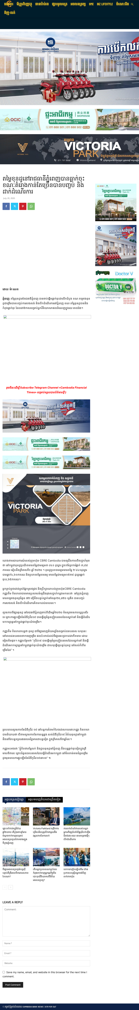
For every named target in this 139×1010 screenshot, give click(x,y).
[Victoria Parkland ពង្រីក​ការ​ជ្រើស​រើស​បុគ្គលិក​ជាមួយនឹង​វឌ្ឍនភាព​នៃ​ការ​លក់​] (46, 816)
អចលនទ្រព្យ (78, 4)
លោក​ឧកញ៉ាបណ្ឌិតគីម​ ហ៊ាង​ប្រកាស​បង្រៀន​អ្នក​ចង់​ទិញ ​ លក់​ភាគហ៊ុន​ (76, 873)
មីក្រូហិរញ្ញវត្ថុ (24, 4)
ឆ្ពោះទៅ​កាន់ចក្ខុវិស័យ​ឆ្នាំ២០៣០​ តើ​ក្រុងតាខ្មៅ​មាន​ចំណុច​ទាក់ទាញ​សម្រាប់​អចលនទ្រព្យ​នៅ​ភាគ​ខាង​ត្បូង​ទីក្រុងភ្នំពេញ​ (15, 835)
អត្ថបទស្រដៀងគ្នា (14, 799)
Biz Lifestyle (105, 4)
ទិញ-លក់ (9, 13)
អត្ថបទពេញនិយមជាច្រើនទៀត (44, 799)
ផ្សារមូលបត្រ (59, 4)
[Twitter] (14, 206)
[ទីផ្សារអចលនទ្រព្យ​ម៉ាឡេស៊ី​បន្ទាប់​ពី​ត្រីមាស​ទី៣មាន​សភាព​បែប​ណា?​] (16, 857)
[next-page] (10, 887)
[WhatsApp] (31, 206)
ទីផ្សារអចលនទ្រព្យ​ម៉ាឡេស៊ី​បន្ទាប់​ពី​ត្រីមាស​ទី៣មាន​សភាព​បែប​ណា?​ (15, 873)
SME (91, 4)
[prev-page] (5, 887)
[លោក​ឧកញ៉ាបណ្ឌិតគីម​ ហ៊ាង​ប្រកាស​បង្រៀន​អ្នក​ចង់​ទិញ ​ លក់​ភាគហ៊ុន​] (77, 857)
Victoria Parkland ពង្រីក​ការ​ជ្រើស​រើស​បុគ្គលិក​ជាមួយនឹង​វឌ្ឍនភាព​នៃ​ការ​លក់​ (46, 832)
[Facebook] (6, 206)
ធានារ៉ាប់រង (42, 4)
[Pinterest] (22, 206)
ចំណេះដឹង (122, 4)
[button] (132, 4)
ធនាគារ (8, 4)
